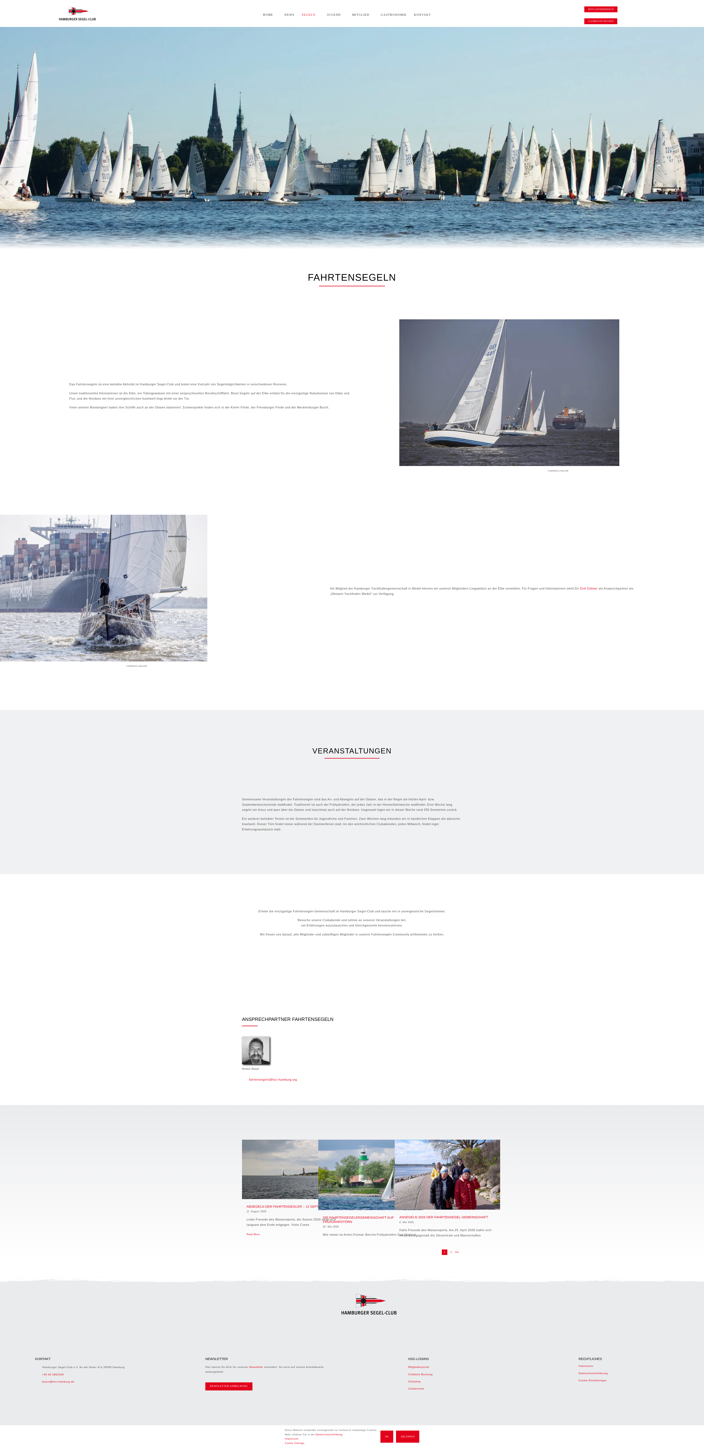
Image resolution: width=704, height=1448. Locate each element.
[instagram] (368, 1400)
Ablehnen (408, 1436)
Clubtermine (416, 1388)
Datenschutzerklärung (593, 1373)
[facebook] (362, 1400)
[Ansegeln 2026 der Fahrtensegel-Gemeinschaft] (447, 1175)
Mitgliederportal (418, 1367)
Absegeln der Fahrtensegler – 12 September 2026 (293, 1206)
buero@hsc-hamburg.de (58, 1381)
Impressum (586, 1365)
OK (387, 1436)
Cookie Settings (295, 1443)
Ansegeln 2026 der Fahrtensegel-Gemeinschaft (443, 1217)
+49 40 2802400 (53, 1374)
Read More (253, 1234)
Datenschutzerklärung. (329, 1434)
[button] (439, 14)
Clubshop (414, 1381)
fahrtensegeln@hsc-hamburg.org (273, 1079)
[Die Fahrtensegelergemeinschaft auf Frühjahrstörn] (371, 1175)
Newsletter (256, 1367)
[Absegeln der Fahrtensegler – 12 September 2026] (294, 1169)
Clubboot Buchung (420, 1374)
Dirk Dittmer (589, 588)
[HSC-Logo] (77, 7)
